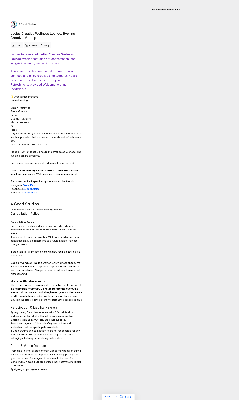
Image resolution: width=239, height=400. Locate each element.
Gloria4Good (30, 185)
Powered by (111, 397)
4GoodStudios (31, 188)
